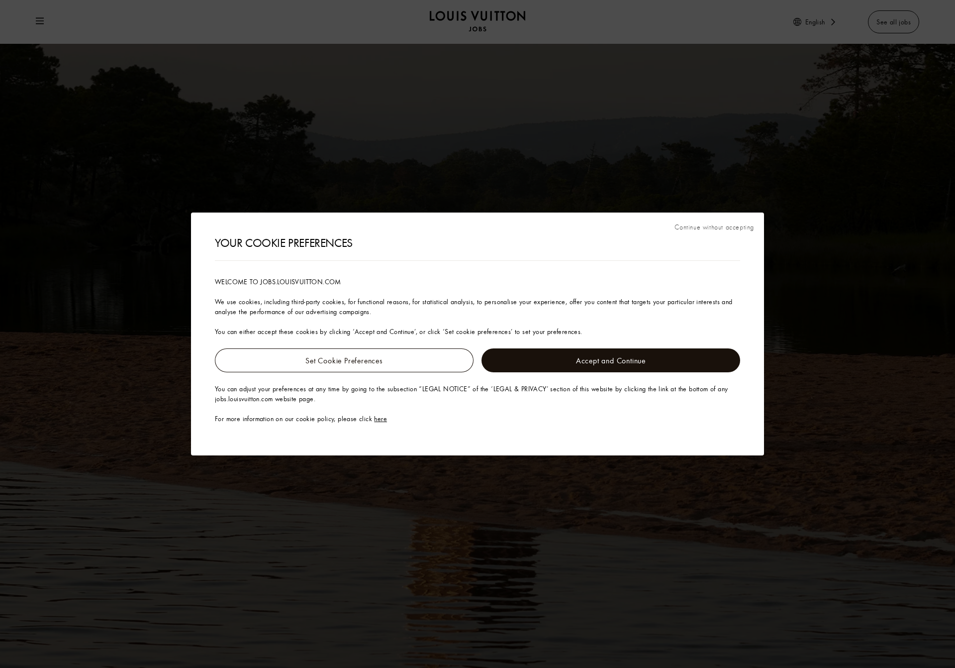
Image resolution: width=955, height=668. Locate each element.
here (380, 418)
